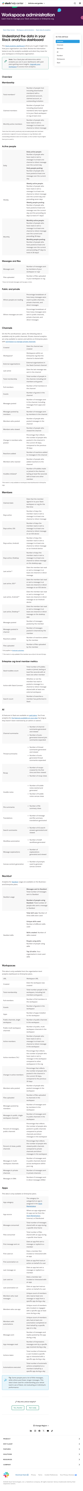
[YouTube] (48, 1431)
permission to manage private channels (20, 342)
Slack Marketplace (33, 1216)
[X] (44, 1431)
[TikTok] (52, 1431)
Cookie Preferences (51, 1475)
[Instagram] (35, 1431)
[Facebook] (39, 1431)
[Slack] (7, 1475)
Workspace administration (25, 30)
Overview (60, 41)
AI (57, 52)
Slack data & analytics (43, 30)
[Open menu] (80, 3)
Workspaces (61, 59)
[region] (25, 108)
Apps (58, 63)
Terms (40, 1475)
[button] (18, 1408)
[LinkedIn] (31, 1431)
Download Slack (20, 1475)
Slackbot (15, 882)
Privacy (33, 1475)
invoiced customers (18, 650)
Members (60, 48)
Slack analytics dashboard (15, 46)
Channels (60, 45)
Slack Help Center (9, 30)
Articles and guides (35, 3)
